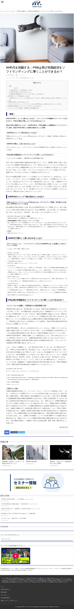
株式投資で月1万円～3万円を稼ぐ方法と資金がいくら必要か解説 (18, 513)
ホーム (2, 11)
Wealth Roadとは (5, 589)
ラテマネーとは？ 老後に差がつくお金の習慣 (13, 518)
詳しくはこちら (6, 538)
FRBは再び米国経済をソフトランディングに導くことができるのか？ (26, 94)
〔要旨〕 (9, 86)
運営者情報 (4, 592)
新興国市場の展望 (31, 461)
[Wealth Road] (37, 3)
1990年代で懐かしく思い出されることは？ (20, 92)
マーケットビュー (10, 11)
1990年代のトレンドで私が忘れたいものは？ (21, 90)
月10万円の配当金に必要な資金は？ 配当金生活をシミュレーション (19, 504)
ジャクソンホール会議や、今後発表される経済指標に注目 (24, 108)
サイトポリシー (5, 595)
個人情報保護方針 (5, 597)
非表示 (39, 82)
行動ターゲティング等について (9, 600)
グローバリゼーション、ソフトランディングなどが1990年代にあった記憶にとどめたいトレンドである (35, 104)
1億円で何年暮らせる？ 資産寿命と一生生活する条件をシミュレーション (21, 508)
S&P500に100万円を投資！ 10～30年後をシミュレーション (17, 499)
